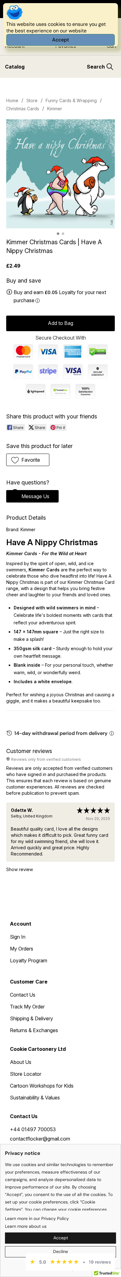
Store (32, 100)
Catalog (15, 67)
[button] (27, 460)
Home (12, 100)
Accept (60, 39)
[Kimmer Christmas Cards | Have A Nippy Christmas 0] (60, 173)
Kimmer (54, 108)
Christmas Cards (22, 108)
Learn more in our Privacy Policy (37, 1218)
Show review (19, 869)
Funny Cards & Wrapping (71, 100)
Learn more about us (26, 1226)
